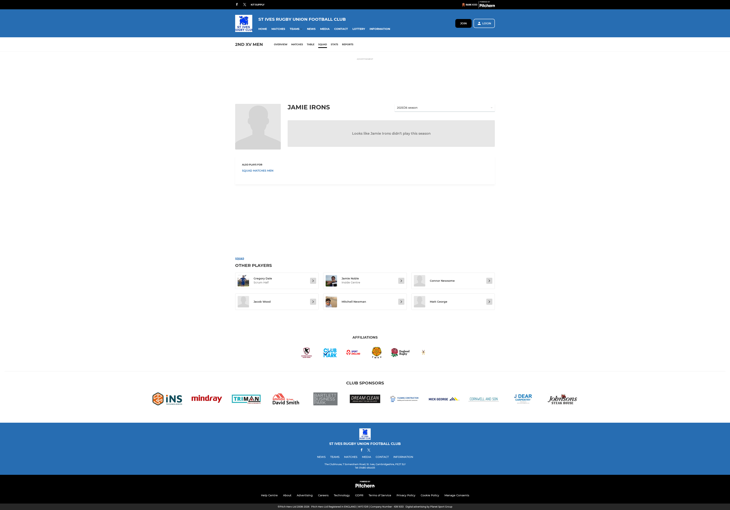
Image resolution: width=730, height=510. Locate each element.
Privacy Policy (406, 495)
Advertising (305, 495)
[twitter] (244, 4)
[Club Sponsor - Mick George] (444, 399)
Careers (323, 495)
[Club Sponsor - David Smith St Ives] (286, 399)
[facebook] (237, 4)
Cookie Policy (430, 495)
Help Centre (269, 495)
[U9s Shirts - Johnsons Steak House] (563, 399)
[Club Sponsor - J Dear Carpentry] (523, 399)
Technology (342, 495)
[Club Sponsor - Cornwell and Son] (483, 399)
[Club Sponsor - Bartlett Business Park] (325, 399)
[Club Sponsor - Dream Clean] (365, 399)
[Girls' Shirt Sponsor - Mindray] (207, 399)
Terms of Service (380, 495)
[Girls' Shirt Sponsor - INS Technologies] (167, 399)
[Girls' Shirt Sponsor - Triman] (246, 399)
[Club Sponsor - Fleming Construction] (404, 399)
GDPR (359, 495)
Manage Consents (456, 495)
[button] (262, 29)
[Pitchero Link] (487, 6)
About (287, 495)
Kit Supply (257, 4)
